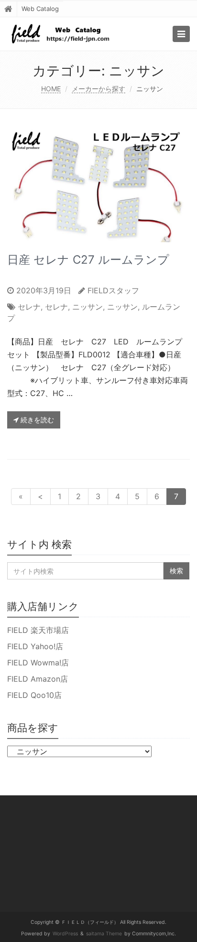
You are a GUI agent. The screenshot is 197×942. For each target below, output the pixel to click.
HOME (51, 89)
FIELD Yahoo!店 (35, 646)
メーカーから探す (98, 89)
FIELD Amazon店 (37, 679)
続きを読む (36, 420)
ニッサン (87, 306)
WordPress (65, 934)
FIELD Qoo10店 (34, 695)
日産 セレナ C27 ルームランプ (88, 260)
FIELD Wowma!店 (38, 662)
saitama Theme (104, 934)
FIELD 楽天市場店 (38, 630)
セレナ (29, 306)
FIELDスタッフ (113, 290)
